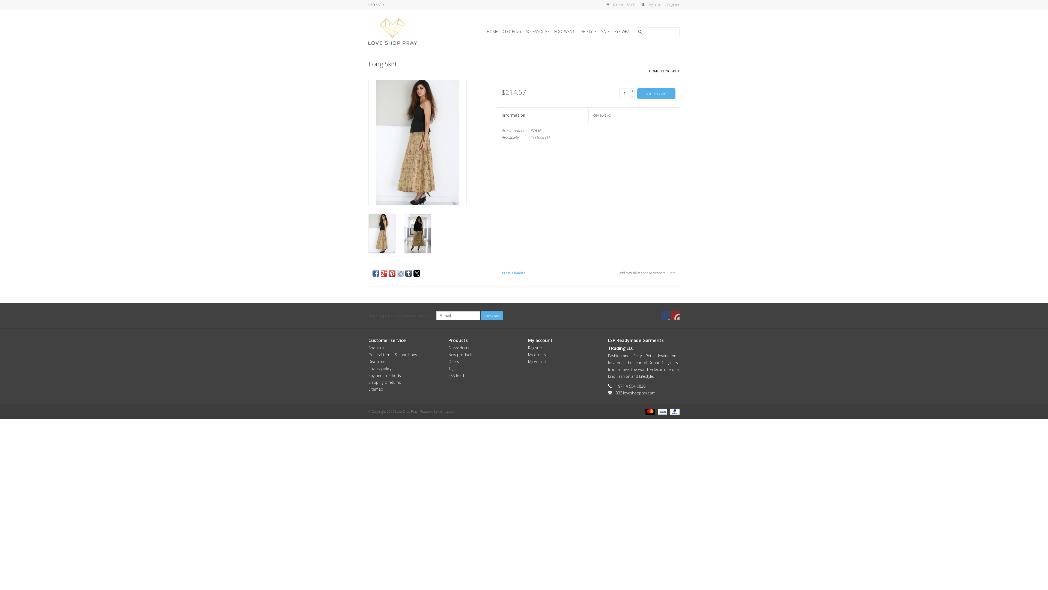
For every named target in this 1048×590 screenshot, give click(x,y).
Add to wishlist (630, 273)
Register (535, 347)
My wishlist (537, 361)
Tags (452, 368)
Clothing (512, 31)
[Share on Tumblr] (408, 273)
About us (376, 347)
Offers (453, 361)
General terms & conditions (392, 354)
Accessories (538, 31)
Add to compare (654, 273)
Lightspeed (447, 411)
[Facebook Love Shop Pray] (665, 315)
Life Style (588, 31)
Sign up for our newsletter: (400, 315)
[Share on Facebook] (376, 273)
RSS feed (456, 375)
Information (513, 115)
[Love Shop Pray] (399, 31)
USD (372, 4)
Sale (605, 31)
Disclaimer (377, 361)
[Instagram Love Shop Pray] (675, 315)
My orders (537, 354)
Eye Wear (623, 31)
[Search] (640, 31)
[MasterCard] (650, 411)
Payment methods (384, 375)
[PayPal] (674, 411)
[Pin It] (392, 273)
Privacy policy (379, 368)
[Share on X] (416, 273)
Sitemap (375, 389)
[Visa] (662, 411)
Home (492, 31)
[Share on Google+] (384, 273)
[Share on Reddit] (400, 273)
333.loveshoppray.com (636, 393)
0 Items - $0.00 (624, 4)
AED (381, 4)
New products (460, 354)
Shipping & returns (384, 382)
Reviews (602, 115)
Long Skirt (670, 71)
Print (671, 273)
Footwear (564, 31)
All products (458, 347)
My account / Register (664, 4)
